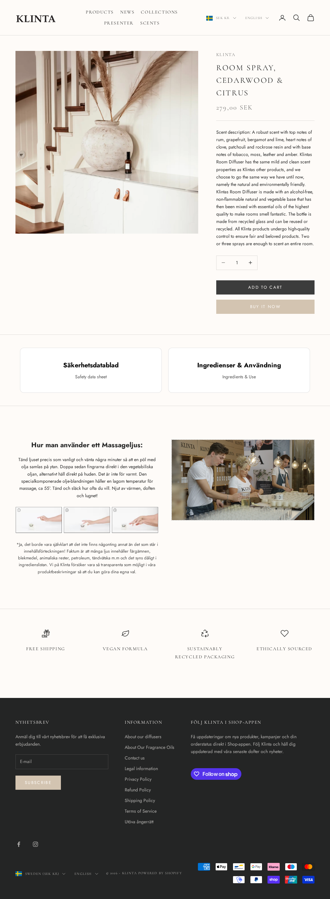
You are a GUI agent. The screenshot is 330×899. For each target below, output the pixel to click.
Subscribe (38, 782)
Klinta (226, 54)
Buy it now (265, 307)
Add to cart (265, 287)
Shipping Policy (140, 800)
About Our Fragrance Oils (149, 747)
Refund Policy (138, 790)
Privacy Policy (138, 779)
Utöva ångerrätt (139, 821)
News (127, 12)
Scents (150, 23)
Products (100, 12)
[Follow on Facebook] (18, 844)
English (253, 18)
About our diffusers (143, 736)
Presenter (119, 23)
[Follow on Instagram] (35, 844)
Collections (159, 12)
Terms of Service (141, 811)
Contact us (135, 758)
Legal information (141, 768)
